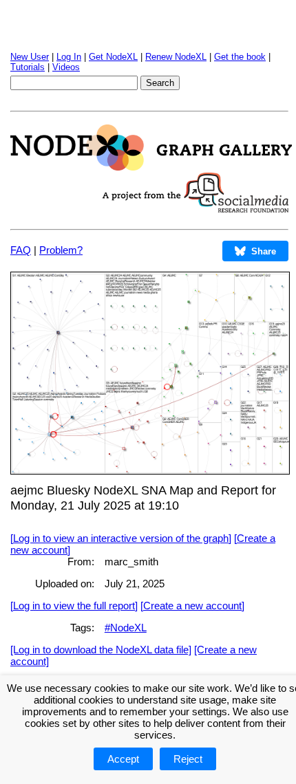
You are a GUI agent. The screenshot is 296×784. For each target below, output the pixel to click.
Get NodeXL (113, 57)
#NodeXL (126, 627)
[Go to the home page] (151, 167)
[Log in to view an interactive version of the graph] (120, 538)
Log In (68, 57)
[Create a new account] (192, 605)
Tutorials (27, 67)
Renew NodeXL (176, 57)
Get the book (240, 57)
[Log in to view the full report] (74, 605)
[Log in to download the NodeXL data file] (100, 649)
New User (29, 57)
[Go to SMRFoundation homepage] (195, 209)
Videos (66, 67)
